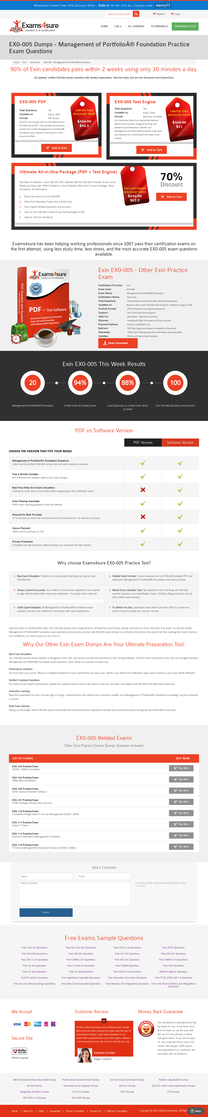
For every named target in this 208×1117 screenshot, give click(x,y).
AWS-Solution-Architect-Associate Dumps (34, 1079)
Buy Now (184, 768)
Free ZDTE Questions (173, 947)
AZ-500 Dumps (34, 1085)
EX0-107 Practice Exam (25, 800)
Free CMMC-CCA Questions (173, 959)
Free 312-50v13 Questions (81, 965)
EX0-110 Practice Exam (25, 811)
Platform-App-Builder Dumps (173, 1079)
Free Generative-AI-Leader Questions (127, 977)
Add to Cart (59, 148)
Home (104, 26)
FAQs (41, 1111)
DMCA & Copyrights (117, 1111)
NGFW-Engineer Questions (173, 971)
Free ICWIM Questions (127, 965)
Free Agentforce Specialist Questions (81, 977)
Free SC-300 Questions (81, 971)
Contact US (95, 1111)
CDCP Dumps (127, 1092)
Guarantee (55, 1111)
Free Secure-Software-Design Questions (34, 983)
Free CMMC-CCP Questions (80, 959)
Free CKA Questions (173, 965)
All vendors (136, 26)
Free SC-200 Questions (35, 971)
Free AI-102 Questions (34, 965)
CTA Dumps (173, 1092)
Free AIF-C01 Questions (127, 959)
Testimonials (159, 26)
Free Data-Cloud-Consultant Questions (81, 983)
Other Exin (35, 62)
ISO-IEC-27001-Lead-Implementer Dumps (173, 1085)
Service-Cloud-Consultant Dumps (127, 1079)
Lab (117, 26)
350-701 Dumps (127, 1085)
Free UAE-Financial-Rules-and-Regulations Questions (173, 985)
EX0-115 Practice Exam (25, 845)
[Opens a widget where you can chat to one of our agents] (196, 1111)
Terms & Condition (75, 1111)
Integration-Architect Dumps (34, 1092)
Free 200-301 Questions (80, 953)
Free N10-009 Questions (34, 953)
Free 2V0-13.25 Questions (127, 947)
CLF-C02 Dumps (80, 1092)
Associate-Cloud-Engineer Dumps (81, 1085)
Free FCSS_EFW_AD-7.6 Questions (173, 977)
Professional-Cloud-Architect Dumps (80, 1079)
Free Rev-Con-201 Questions (81, 947)
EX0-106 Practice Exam (25, 789)
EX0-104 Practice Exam (25, 777)
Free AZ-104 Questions (127, 953)
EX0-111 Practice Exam (25, 822)
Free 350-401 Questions (173, 953)
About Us (28, 1111)
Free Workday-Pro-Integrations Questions (127, 983)
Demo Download (118, 343)
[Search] (136, 14)
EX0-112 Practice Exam (25, 833)
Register (160, 14)
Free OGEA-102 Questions (127, 971)
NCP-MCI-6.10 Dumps (34, 1098)
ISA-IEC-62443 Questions (34, 977)
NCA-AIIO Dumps (81, 1098)
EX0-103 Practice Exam (25, 766)
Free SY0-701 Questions (34, 947)
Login (177, 14)
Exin (25, 62)
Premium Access (185, 26)
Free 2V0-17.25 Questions (34, 959)
